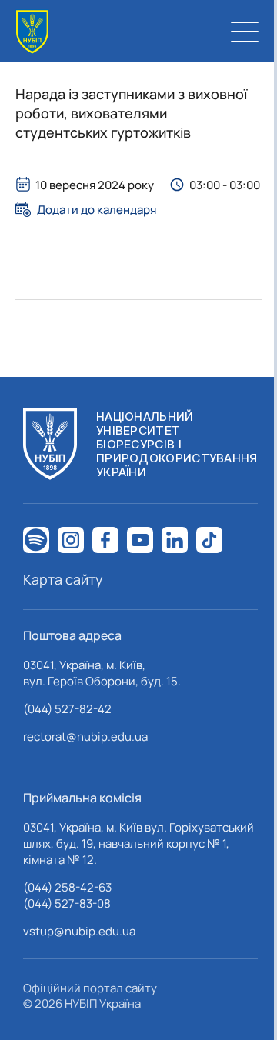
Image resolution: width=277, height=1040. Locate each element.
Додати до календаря (96, 209)
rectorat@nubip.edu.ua (85, 736)
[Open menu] (245, 31)
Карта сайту (63, 579)
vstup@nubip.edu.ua (79, 931)
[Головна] (32, 32)
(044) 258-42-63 (67, 887)
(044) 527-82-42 (67, 709)
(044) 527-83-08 (67, 903)
